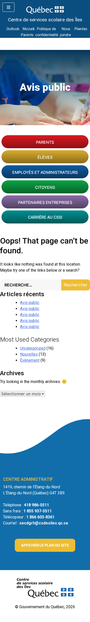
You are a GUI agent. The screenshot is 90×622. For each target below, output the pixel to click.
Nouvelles (29, 354)
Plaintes (80, 29)
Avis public (29, 302)
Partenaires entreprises (45, 202)
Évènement (30, 360)
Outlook (12, 29)
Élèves (45, 157)
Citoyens (45, 187)
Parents (45, 142)
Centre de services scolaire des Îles (45, 20)
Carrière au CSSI (45, 217)
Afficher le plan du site (45, 545)
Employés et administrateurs (45, 172)
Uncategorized (33, 348)
